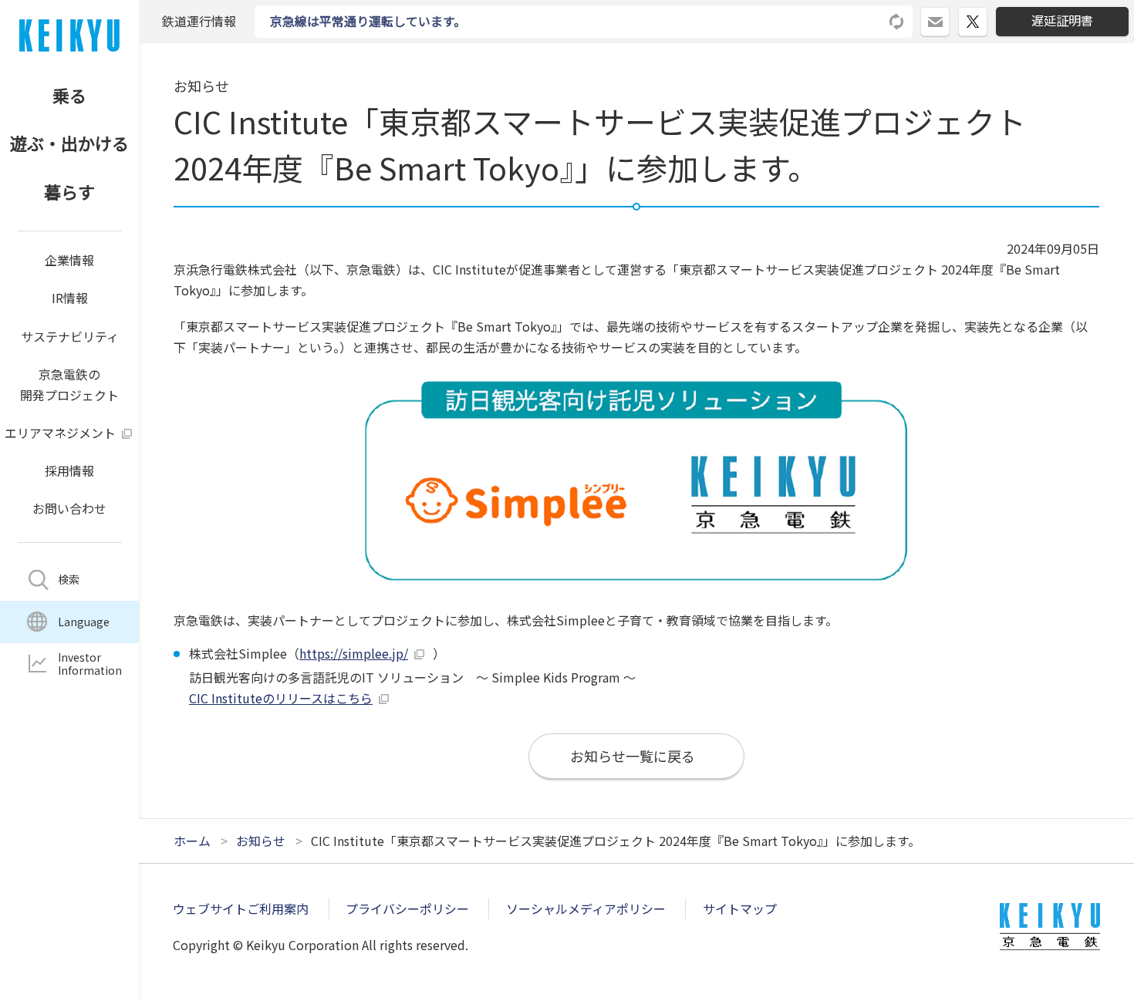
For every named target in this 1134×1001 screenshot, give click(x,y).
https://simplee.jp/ (353, 653)
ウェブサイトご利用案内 (241, 908)
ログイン (949, 15)
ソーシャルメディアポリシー (586, 908)
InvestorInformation (90, 663)
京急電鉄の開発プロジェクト (69, 384)
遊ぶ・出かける (69, 142)
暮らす (69, 191)
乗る (69, 95)
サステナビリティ (70, 336)
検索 (68, 579)
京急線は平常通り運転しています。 (368, 21)
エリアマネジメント (60, 432)
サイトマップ (740, 908)
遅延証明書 (1062, 20)
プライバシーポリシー (407, 908)
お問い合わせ (69, 508)
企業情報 (69, 260)
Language (84, 621)
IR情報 (70, 297)
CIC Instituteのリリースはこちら (281, 698)
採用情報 (69, 470)
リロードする (897, 21)
